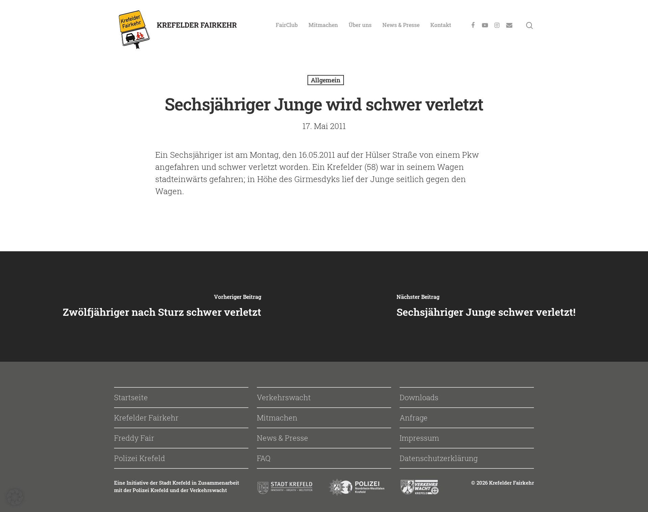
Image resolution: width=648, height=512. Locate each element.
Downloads (419, 397)
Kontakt (440, 24)
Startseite (131, 397)
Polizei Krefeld (139, 458)
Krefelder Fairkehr (146, 418)
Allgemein (326, 80)
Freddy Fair (134, 438)
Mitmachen (323, 24)
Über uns (360, 24)
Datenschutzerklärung (439, 458)
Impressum (419, 438)
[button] (15, 497)
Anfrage (414, 418)
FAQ (263, 458)
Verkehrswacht (284, 397)
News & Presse (401, 24)
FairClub (287, 24)
